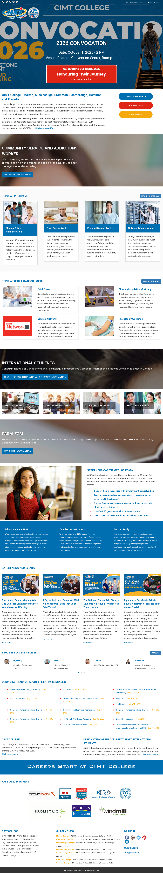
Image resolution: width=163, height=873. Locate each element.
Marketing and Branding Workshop (25, 689)
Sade (15, 660)
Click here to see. (10, 754)
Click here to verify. (43, 128)
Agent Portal (133, 852)
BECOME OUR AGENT (138, 405)
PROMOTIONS (136, 105)
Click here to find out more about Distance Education (82, 79)
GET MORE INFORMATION (17, 174)
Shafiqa (57, 660)
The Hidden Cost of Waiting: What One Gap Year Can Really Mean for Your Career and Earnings (20, 604)
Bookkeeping (121, 704)
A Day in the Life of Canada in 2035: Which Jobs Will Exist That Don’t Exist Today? (61, 604)
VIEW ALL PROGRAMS (150, 196)
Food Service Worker (58, 228)
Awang (138, 660)
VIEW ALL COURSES (151, 281)
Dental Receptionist (124, 719)
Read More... (7, 642)
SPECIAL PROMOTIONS (57, 405)
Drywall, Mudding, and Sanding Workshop (81, 698)
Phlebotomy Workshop (131, 319)
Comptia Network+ (47, 319)
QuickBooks (43, 289)
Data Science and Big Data (75, 725)
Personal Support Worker (100, 228)
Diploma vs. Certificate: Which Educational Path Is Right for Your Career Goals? (142, 604)
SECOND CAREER (13, 405)
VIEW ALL (155, 653)
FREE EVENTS (135, 114)
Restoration (121, 698)
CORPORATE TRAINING (98, 405)
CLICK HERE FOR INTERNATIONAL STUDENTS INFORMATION (35, 377)
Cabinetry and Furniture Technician (79, 710)
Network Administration (141, 228)
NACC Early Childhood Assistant (77, 719)
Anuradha (98, 660)
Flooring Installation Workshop (135, 289)
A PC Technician (17, 698)
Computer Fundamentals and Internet (27, 710)
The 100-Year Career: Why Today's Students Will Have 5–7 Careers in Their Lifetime (101, 604)
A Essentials (68, 689)
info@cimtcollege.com (137, 2)
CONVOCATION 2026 (136, 96)
